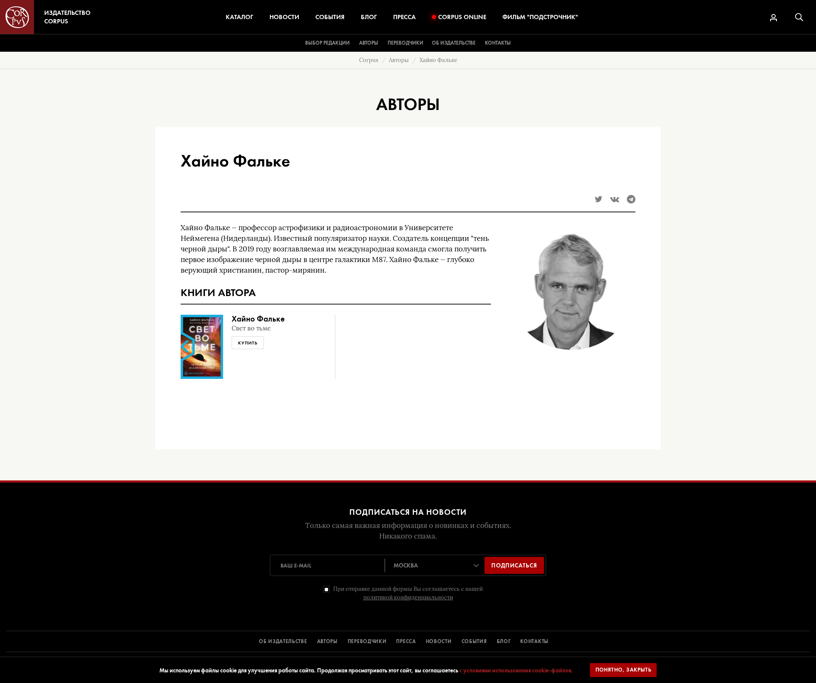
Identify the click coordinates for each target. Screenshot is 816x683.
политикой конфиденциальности (408, 597)
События (330, 17)
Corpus (368, 60)
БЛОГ (504, 641)
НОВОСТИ (439, 641)
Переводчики (405, 43)
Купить (248, 343)
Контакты (498, 43)
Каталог (239, 17)
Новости (284, 17)
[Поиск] (799, 17)
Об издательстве (454, 43)
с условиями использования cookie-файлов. (516, 670)
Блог (369, 17)
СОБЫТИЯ (474, 641)
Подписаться (514, 565)
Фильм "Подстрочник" (540, 17)
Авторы (368, 43)
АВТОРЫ (327, 641)
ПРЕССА (406, 641)
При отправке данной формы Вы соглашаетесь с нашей (408, 593)
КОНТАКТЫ (534, 641)
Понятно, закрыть (623, 669)
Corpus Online (462, 17)
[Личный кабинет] (773, 17)
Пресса (404, 17)
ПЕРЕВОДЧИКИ (367, 641)
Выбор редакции (327, 43)
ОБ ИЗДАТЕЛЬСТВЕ (283, 641)
